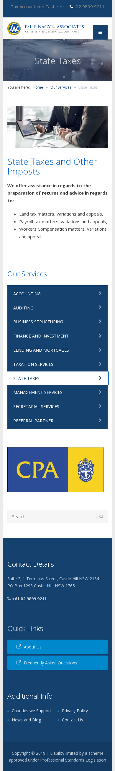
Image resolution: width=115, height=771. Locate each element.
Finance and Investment (41, 336)
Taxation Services (33, 364)
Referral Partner (33, 420)
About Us (33, 647)
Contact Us (72, 720)
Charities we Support (31, 710)
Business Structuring (38, 322)
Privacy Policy (75, 710)
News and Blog (26, 720)
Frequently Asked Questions (50, 663)
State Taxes (26, 378)
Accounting (27, 293)
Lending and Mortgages (41, 350)
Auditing (23, 308)
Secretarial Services (36, 406)
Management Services (38, 392)
